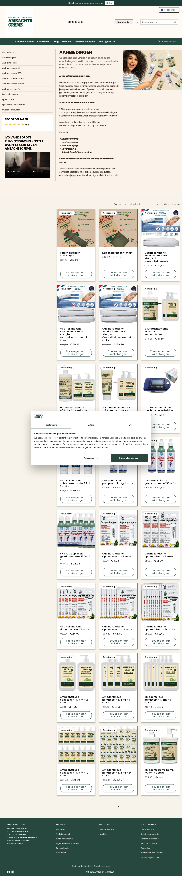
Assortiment (43, 41)
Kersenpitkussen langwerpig (70, 254)
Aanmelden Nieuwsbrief (152, 852)
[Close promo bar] (180, 2)
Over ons (66, 41)
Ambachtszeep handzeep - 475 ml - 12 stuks (74, 773)
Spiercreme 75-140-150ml (13, 104)
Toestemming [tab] (51, 425)
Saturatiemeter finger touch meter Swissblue (158, 409)
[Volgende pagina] (126, 806)
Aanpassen (89, 458)
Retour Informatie (149, 843)
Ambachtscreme (24, 41)
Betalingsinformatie (150, 834)
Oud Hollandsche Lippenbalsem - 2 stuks (116, 555)
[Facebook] (8, 872)
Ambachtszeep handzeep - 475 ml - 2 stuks (74, 699)
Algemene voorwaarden (67, 843)
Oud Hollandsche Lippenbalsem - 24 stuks (159, 628)
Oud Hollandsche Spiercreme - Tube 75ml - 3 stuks (76, 483)
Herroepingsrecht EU (150, 857)
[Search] (175, 22)
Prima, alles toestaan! (129, 458)
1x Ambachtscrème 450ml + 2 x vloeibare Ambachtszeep (73, 410)
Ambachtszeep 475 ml (12, 89)
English (97, 866)
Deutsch (88, 866)
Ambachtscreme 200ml (12, 73)
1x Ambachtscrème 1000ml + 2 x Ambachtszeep (156, 331)
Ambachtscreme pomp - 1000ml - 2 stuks (160, 771)
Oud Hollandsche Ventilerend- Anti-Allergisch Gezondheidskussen (156, 257)
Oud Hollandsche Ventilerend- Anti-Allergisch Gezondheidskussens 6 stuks (116, 334)
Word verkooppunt (85, 41)
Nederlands (77, 866)
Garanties (145, 848)
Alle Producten (8, 52)
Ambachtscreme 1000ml (13, 83)
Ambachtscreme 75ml (12, 68)
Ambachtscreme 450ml (13, 78)
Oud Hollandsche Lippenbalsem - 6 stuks (74, 628)
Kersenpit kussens (10, 94)
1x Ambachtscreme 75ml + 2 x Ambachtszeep (117, 409)
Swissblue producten (11, 109)
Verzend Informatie (150, 838)
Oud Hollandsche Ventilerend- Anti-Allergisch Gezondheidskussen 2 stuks (73, 334)
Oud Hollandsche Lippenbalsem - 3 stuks (158, 555)
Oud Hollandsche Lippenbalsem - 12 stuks (117, 628)
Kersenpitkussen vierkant (118, 252)
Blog (56, 41)
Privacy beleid (62, 848)
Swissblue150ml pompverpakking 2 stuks (117, 482)
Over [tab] (131, 425)
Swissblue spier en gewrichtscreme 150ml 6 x (75, 556)
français (106, 866)
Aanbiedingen (9, 57)
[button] (169, 9)
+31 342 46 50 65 (75, 22)
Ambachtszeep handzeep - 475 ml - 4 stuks (116, 699)
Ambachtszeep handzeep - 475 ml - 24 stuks (117, 773)
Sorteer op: (120, 204)
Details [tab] (91, 425)
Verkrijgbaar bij (107, 41)
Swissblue (102, 834)
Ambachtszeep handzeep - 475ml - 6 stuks (158, 699)
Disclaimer (61, 852)
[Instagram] (12, 872)
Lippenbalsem (8, 99)
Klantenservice (147, 829)
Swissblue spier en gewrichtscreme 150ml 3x (160, 482)
